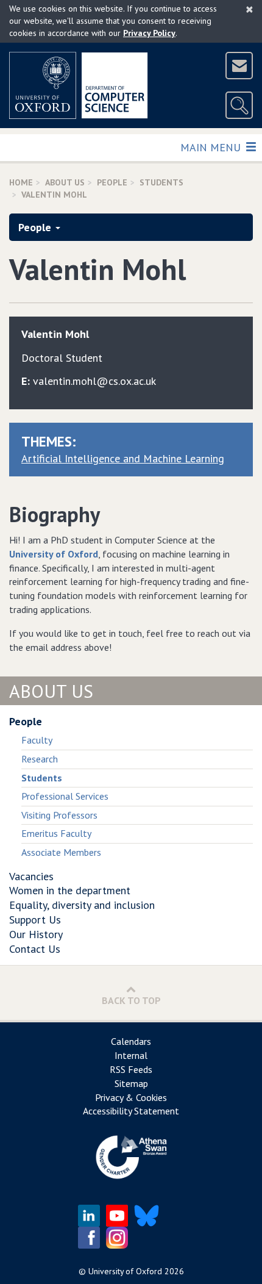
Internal (131, 1055)
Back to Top (131, 1000)
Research (39, 759)
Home (21, 182)
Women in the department (69, 890)
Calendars (131, 1041)
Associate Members (61, 852)
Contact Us (34, 949)
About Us (65, 182)
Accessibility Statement (131, 1111)
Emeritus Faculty (56, 833)
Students (161, 182)
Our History (36, 934)
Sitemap (131, 1083)
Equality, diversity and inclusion (82, 905)
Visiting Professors (59, 815)
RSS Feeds (131, 1069)
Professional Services (64, 796)
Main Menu (212, 147)
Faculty (36, 740)
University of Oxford (53, 554)
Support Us (35, 920)
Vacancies (31, 876)
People (112, 182)
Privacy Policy (149, 32)
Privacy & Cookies (131, 1097)
